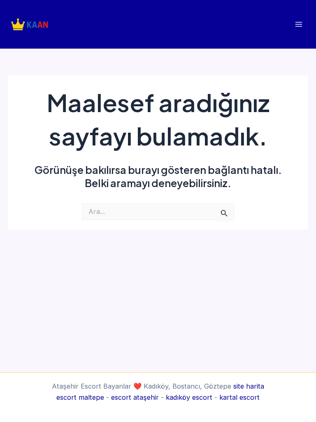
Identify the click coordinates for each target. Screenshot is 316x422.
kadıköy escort (189, 397)
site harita (248, 386)
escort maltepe (80, 397)
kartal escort (239, 397)
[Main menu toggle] (298, 24)
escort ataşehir (135, 397)
